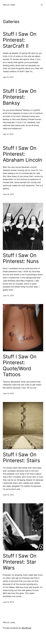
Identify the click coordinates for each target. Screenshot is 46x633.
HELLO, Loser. (9, 5)
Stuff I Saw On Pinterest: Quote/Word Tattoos (19, 365)
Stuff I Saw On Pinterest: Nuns (21, 258)
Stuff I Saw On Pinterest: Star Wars (19, 562)
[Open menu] (41, 4)
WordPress (26, 628)
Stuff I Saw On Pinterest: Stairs (21, 457)
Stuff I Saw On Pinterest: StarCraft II (19, 40)
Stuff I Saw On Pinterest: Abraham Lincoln (22, 154)
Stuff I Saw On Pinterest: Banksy (19, 97)
